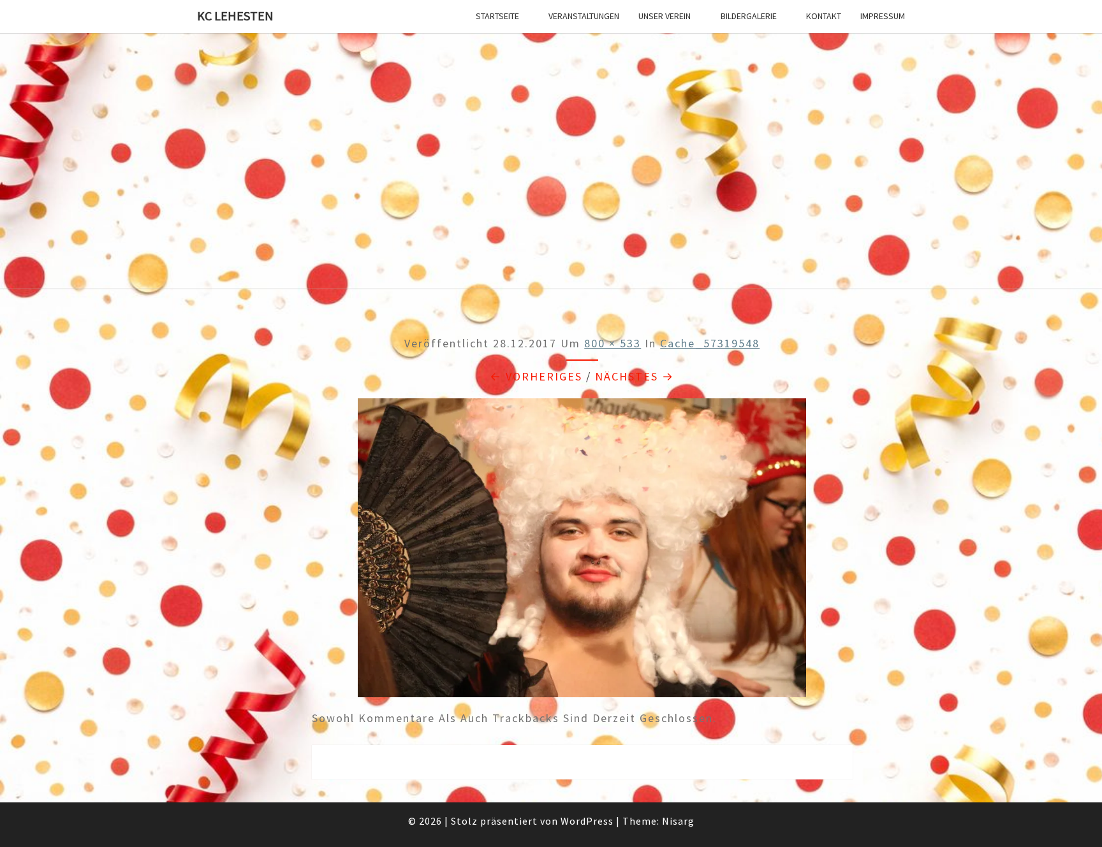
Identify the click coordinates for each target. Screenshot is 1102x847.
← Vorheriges (536, 376)
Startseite (497, 16)
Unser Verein (664, 16)
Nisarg (678, 820)
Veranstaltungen (583, 16)
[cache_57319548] (582, 552)
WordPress (587, 820)
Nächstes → (634, 376)
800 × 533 (612, 343)
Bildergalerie (749, 16)
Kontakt (823, 16)
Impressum (882, 16)
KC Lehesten (235, 16)
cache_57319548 (710, 343)
